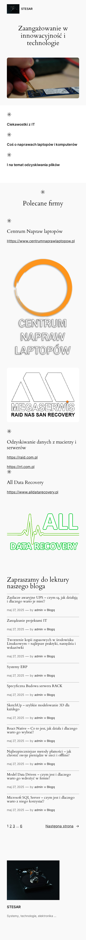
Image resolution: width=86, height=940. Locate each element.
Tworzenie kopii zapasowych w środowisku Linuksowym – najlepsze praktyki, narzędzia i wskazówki (41, 644)
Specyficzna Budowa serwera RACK (34, 686)
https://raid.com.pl (22, 457)
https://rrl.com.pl (20, 467)
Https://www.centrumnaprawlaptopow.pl (41, 241)
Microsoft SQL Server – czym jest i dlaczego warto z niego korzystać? (41, 799)
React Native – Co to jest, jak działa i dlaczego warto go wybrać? (42, 730)
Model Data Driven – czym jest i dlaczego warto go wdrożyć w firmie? (39, 776)
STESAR (27, 8)
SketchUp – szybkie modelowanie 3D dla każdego (38, 707)
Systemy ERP (17, 667)
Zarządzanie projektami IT (27, 621)
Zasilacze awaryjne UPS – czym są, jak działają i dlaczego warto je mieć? (42, 599)
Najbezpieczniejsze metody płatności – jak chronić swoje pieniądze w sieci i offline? (39, 753)
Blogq (51, 610)
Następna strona (62, 826)
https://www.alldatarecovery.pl (32, 492)
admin (38, 610)
